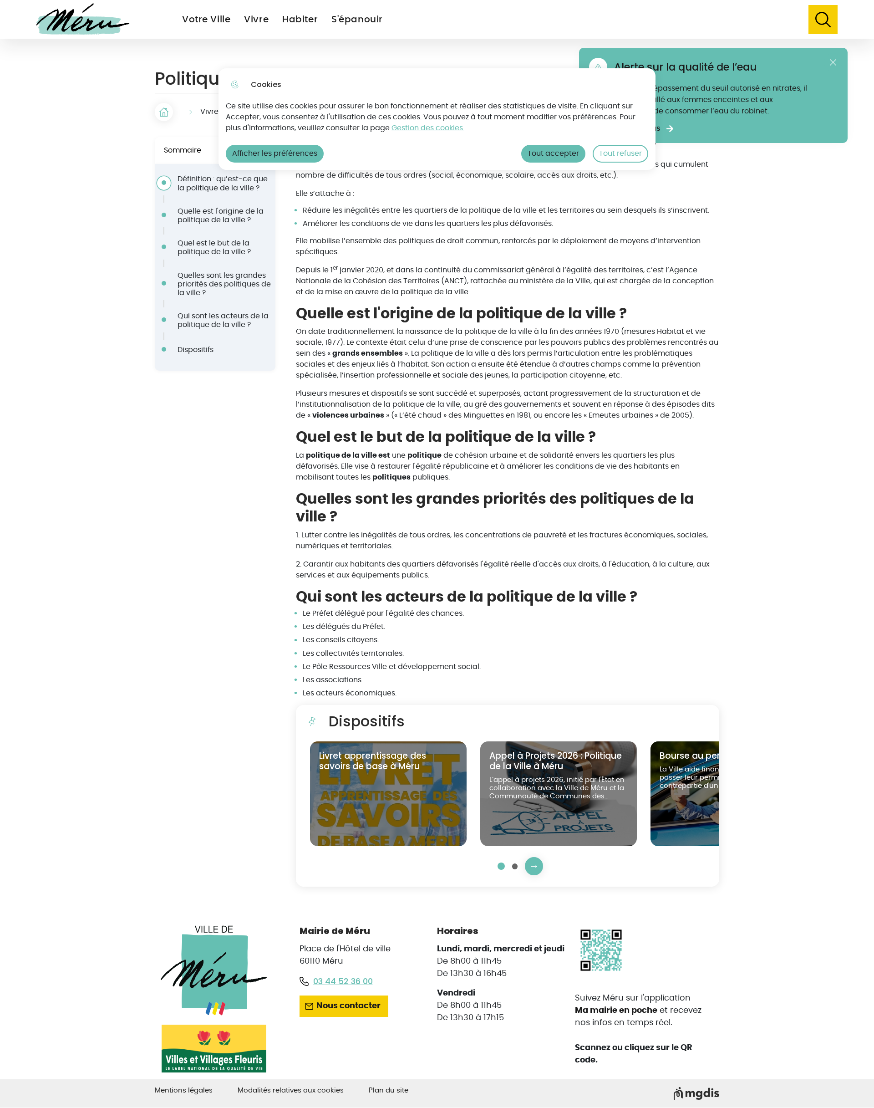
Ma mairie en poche (616, 1010)
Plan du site (388, 1090)
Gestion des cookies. (427, 128)
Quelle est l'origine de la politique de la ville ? (221, 216)
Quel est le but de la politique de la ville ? (214, 247)
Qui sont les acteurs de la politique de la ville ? (223, 320)
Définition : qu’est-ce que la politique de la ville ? (223, 183)
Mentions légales (184, 1090)
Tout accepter (553, 153)
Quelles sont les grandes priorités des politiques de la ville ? (224, 284)
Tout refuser (620, 153)
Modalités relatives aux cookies (291, 1090)
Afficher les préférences (274, 153)
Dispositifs (195, 349)
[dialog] (437, 119)
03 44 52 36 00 (343, 981)
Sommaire (182, 150)
